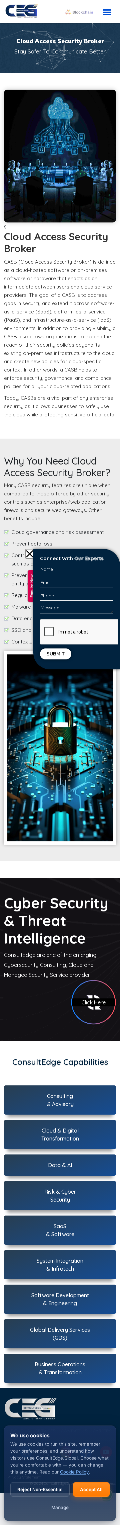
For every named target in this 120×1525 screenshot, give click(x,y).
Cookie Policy (74, 1472)
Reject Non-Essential (40, 1489)
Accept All (91, 1489)
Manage (60, 1507)
